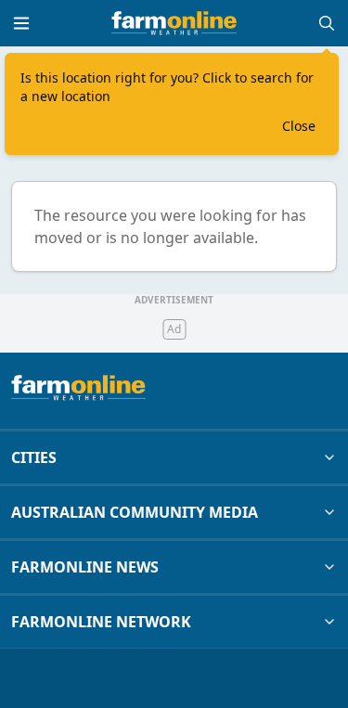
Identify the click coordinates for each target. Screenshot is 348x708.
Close (299, 126)
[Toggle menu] (21, 23)
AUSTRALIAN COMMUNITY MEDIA (134, 512)
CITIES (34, 457)
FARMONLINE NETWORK (101, 621)
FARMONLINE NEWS (85, 567)
